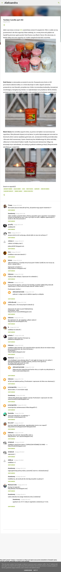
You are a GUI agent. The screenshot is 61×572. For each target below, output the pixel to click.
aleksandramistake (18, 292)
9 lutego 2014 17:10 (19, 357)
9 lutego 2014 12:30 (18, 282)
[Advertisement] (30, 547)
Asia (9, 252)
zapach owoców (28, 191)
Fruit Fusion (30, 188)
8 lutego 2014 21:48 (20, 213)
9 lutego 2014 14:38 (19, 335)
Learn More (28, 570)
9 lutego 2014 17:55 (18, 379)
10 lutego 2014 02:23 (19, 451)
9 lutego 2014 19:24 (21, 405)
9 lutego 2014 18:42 (21, 387)
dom (23, 188)
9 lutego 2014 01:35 (17, 260)
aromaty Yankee (8, 188)
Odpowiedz (11, 210)
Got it (36, 570)
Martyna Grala (12, 484)
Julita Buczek (12, 302)
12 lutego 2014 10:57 (25, 499)
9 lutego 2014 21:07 (18, 432)
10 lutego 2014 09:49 (18, 460)
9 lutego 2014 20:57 (18, 423)
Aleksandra (11, 2)
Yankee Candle (18, 191)
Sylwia (10, 260)
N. (8, 327)
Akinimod (11, 357)
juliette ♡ (11, 335)
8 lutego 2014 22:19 (18, 241)
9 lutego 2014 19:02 (29, 367)
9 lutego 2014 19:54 (19, 413)
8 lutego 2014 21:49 (18, 224)
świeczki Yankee (45, 188)
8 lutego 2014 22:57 (15, 252)
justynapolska (12, 387)
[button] (4, 25)
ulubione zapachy (8, 191)
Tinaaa (10, 205)
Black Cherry (17, 188)
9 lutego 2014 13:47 (14, 327)
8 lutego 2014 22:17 (15, 232)
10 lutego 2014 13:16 (20, 468)
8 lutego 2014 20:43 (17, 205)
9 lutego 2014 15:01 (18, 345)
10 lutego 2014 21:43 (22, 484)
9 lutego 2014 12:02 (18, 274)
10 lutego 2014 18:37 (20, 476)
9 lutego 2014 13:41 (29, 291)
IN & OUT (11, 423)
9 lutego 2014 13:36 (21, 302)
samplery (37, 188)
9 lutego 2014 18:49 (20, 395)
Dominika (11, 413)
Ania (9, 232)
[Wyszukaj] (20, 3)
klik (21, 30)
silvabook (11, 442)
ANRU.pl (10, 460)
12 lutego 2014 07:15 (20, 494)
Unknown (11, 274)
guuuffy (10, 224)
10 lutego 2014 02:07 (19, 442)
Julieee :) (11, 241)
